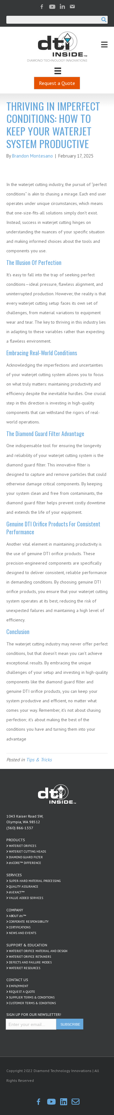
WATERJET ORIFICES (22, 846)
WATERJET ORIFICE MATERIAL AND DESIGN (38, 951)
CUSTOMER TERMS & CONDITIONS (32, 1003)
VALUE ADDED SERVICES (26, 898)
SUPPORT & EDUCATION (26, 945)
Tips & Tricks (39, 760)
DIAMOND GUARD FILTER (26, 857)
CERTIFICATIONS (19, 927)
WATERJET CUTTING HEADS (27, 851)
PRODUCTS (15, 839)
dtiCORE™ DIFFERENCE (25, 863)
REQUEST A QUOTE (22, 992)
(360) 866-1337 (19, 827)
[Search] (104, 20)
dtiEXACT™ (16, 892)
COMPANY (14, 910)
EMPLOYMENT (18, 986)
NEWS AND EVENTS (22, 933)
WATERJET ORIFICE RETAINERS (30, 957)
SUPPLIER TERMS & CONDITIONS (31, 997)
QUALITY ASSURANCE (23, 886)
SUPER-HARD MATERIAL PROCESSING (34, 881)
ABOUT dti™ (17, 916)
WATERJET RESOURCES (24, 968)
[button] (57, 83)
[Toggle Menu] (104, 45)
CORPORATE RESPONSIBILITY (28, 922)
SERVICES (14, 874)
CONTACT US (17, 979)
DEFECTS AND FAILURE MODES (30, 962)
